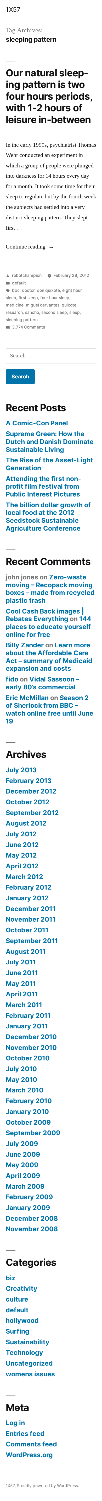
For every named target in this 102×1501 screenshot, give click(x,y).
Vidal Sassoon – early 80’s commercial (42, 683)
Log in (15, 1423)
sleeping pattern (22, 319)
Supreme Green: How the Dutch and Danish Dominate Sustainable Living (50, 441)
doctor (28, 290)
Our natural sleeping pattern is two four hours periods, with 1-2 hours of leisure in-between (49, 96)
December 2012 (31, 791)
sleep (74, 312)
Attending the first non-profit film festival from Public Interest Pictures (43, 486)
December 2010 (31, 1037)
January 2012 (27, 898)
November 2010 (31, 1047)
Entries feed (25, 1433)
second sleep (54, 312)
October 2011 (27, 930)
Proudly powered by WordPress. (48, 1485)
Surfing (17, 1331)
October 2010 (28, 1058)
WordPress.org (29, 1455)
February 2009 (29, 1197)
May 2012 (21, 855)
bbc (16, 290)
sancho (32, 312)
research (14, 312)
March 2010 (24, 1090)
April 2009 (23, 1176)
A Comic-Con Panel (37, 423)
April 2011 (22, 994)
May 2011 (21, 983)
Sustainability (27, 1342)
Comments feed (31, 1444)
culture (17, 1299)
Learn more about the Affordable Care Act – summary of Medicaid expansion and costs (49, 656)
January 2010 (27, 1112)
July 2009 (22, 1144)
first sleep (28, 297)
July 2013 (21, 770)
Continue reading (30, 246)
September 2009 (33, 1133)
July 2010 (21, 1069)
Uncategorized (29, 1363)
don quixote (48, 290)
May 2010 (21, 1080)
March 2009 (25, 1186)
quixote (69, 305)
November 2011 (30, 919)
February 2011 (28, 1015)
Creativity (21, 1288)
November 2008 (32, 1229)
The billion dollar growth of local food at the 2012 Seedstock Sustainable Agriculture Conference (48, 516)
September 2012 (32, 813)
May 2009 (22, 1165)
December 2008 (32, 1218)
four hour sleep (54, 297)
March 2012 (24, 877)
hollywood (22, 1320)
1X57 (13, 9)
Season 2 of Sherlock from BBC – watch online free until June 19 (49, 709)
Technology (24, 1352)
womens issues (30, 1374)
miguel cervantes (42, 305)
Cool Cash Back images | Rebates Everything (45, 615)
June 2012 (22, 845)
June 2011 (22, 973)
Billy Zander (25, 645)
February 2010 (29, 1101)
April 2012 (22, 866)
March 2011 (24, 1005)
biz (10, 1278)
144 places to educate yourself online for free (48, 626)
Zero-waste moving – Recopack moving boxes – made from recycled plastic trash (50, 588)
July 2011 (21, 962)
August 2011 (26, 951)
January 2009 (28, 1208)
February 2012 (29, 887)
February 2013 (29, 781)
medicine (15, 305)
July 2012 (21, 834)
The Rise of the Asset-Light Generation (49, 464)
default (19, 283)
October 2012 (27, 802)
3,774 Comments (28, 327)
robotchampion (27, 275)
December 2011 (30, 909)
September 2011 (32, 941)
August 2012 (26, 823)
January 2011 (27, 1026)
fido (12, 679)
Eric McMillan (27, 698)
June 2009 (23, 1154)
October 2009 (28, 1122)
